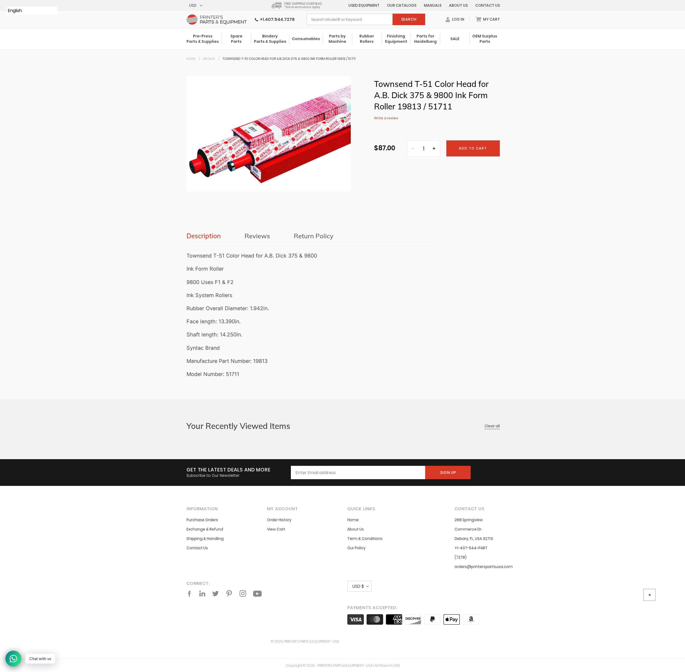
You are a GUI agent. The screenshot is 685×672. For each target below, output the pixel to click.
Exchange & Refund (205, 529)
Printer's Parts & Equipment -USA (311, 641)
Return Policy (313, 236)
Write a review (386, 118)
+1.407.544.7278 (276, 19)
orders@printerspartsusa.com (484, 566)
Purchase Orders (202, 520)
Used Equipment (363, 5)
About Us (458, 5)
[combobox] (366, 19)
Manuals (433, 5)
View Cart (276, 529)
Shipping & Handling (205, 538)
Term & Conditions (364, 538)
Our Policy (356, 548)
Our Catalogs (401, 5)
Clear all (492, 426)
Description (204, 236)
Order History (279, 520)
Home (191, 58)
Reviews (257, 236)
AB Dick (209, 58)
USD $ (358, 586)
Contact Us (487, 5)
